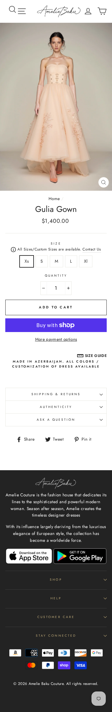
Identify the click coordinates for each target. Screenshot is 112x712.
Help (56, 598)
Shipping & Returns (56, 394)
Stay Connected (56, 635)
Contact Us (91, 249)
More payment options (56, 339)
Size (56, 243)
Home (54, 198)
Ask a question (56, 419)
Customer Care (56, 617)
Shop (56, 579)
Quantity (56, 275)
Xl (86, 261)
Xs (27, 261)
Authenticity (56, 407)
